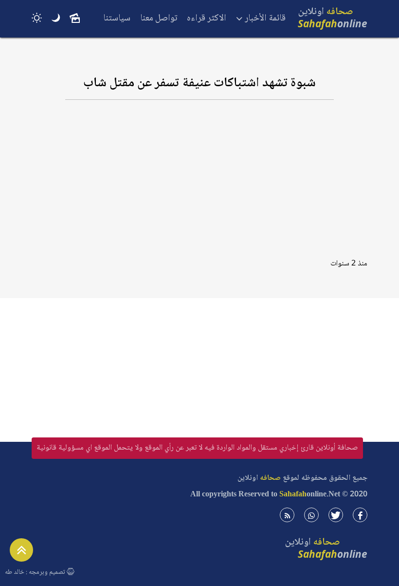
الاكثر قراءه (206, 18)
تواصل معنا (158, 18)
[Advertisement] (199, 183)
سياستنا (116, 18)
